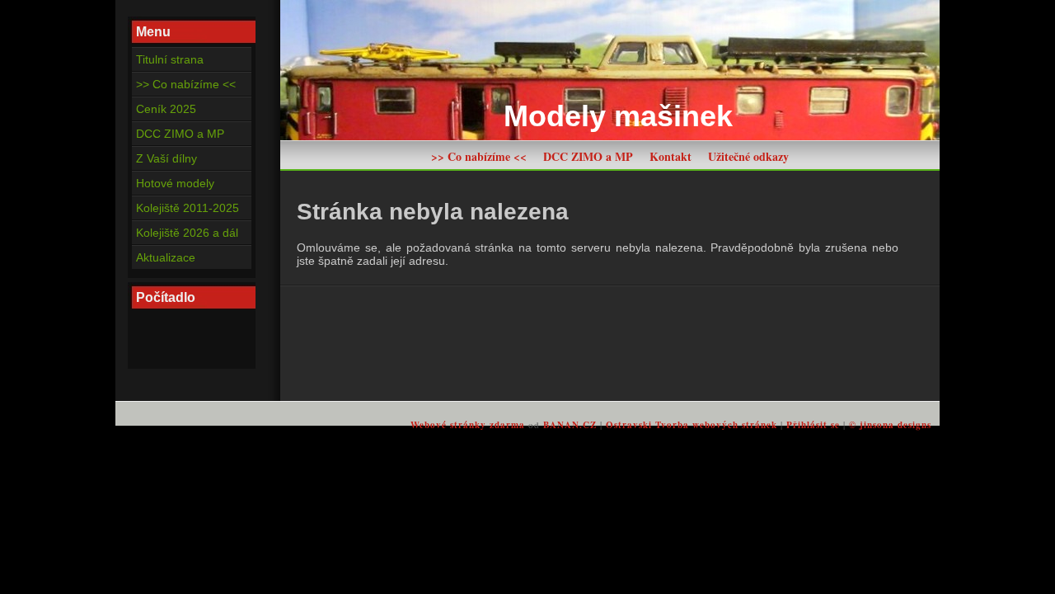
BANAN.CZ (570, 424)
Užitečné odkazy (748, 156)
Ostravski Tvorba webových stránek (691, 424)
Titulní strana (170, 59)
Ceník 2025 (166, 109)
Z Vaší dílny (166, 158)
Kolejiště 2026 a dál (187, 232)
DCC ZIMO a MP (588, 156)
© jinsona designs (890, 424)
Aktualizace (165, 257)
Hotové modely (175, 183)
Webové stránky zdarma (467, 424)
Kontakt (670, 156)
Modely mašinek (618, 116)
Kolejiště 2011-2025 (187, 207)
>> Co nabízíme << (479, 156)
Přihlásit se (813, 424)
